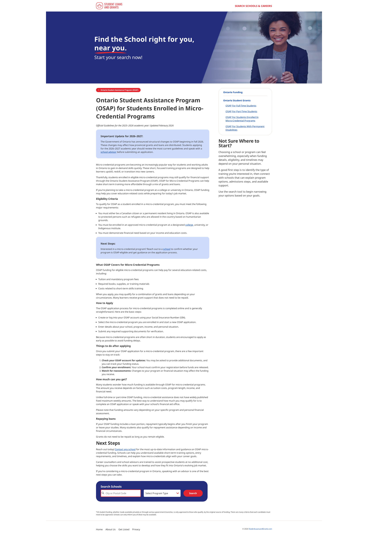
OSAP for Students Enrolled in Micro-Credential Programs (242, 119)
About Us (111, 529)
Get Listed (123, 529)
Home (99, 529)
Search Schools (111, 486)
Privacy (136, 529)
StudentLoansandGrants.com (260, 529)
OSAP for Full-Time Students (241, 105)
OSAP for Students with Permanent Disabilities (245, 128)
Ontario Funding (233, 92)
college (189, 224)
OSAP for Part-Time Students (241, 111)
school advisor (108, 152)
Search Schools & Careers (253, 6)
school (166, 249)
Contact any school (125, 449)
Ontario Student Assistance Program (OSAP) (119, 90)
